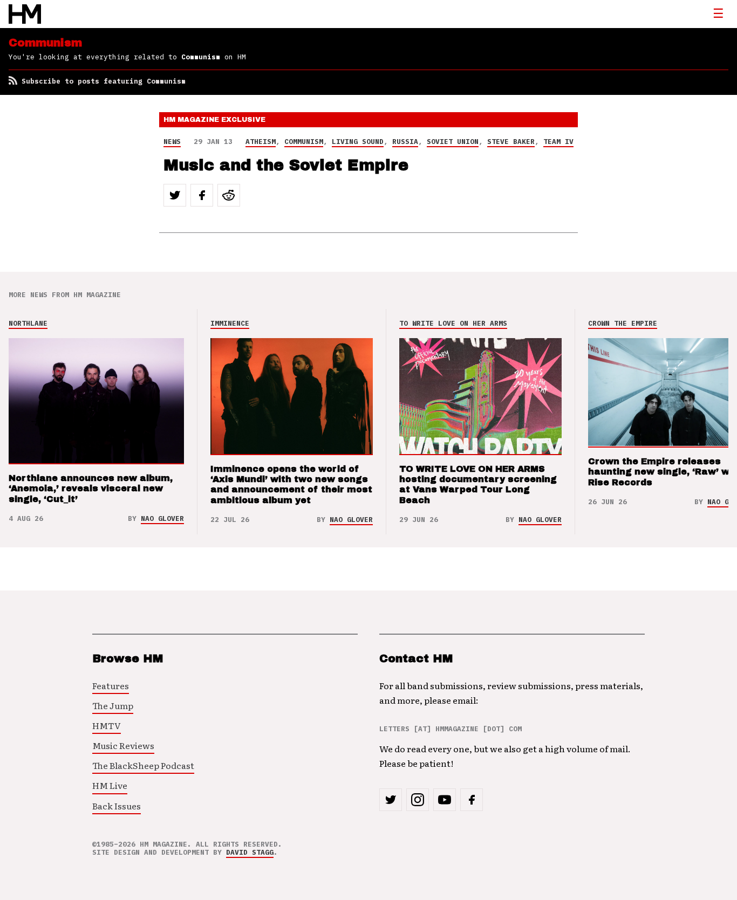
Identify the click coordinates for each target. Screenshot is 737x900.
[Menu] (718, 14)
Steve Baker (511, 141)
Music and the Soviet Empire (285, 165)
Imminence (229, 323)
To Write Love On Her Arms (453, 323)
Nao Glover (162, 518)
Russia (405, 141)
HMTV (106, 725)
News (172, 141)
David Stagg (250, 852)
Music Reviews (123, 745)
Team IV (558, 141)
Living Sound (358, 141)
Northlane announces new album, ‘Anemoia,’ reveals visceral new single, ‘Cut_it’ (91, 488)
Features (110, 685)
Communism (303, 141)
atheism (260, 141)
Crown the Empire (622, 323)
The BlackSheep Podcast (143, 765)
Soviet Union (453, 141)
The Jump (112, 705)
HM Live (109, 785)
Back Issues (116, 805)
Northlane (28, 323)
